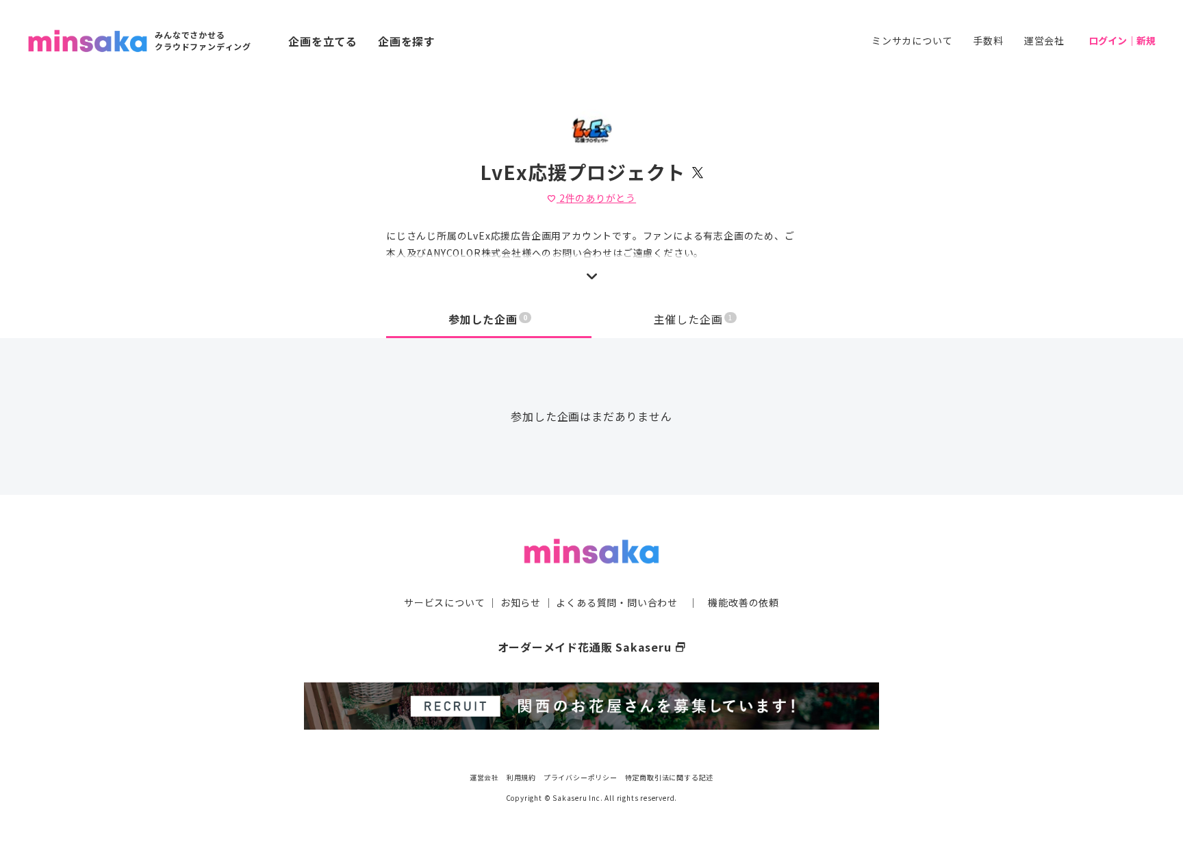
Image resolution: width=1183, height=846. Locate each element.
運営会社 (1044, 40)
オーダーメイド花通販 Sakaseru (592, 647)
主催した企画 (693, 319)
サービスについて (444, 602)
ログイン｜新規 (1122, 40)
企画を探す (406, 41)
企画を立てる (322, 41)
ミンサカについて (912, 40)
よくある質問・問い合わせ (617, 602)
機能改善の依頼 (743, 602)
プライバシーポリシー (581, 777)
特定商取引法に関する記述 (669, 777)
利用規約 (521, 777)
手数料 (988, 40)
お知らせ (520, 602)
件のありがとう (591, 198)
